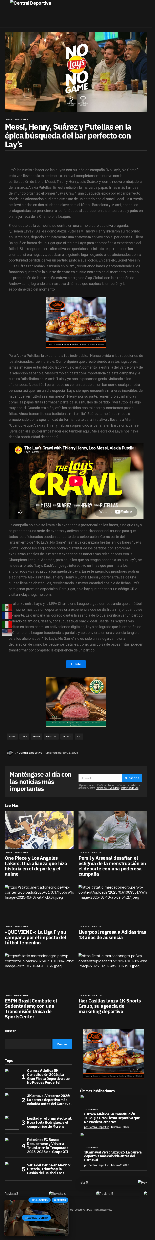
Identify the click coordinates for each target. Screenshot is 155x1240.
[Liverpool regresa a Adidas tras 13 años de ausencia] (113, 904)
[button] (7, 13)
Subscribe (132, 778)
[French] (7, 615)
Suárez (67, 736)
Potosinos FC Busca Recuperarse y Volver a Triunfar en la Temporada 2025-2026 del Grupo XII (47, 1146)
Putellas (51, 736)
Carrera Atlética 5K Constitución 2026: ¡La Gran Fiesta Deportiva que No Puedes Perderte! (48, 1077)
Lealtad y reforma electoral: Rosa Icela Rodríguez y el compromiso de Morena (49, 1122)
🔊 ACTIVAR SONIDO (36, 1217)
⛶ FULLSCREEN (39, 1200)
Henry (12, 736)
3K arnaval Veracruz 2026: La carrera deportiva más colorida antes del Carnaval (49, 1099)
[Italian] (7, 624)
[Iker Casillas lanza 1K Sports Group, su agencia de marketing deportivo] (113, 972)
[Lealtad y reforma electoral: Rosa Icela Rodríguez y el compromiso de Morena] (12, 1122)
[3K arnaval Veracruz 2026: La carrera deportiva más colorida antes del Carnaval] (12, 1100)
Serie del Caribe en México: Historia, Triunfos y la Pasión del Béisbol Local (48, 1169)
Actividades (92, 1110)
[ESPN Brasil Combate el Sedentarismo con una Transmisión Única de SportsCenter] (39, 972)
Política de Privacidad (107, 788)
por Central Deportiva (96, 1127)
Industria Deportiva (17, 120)
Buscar (10, 1031)
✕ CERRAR (60, 1200)
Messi (36, 736)
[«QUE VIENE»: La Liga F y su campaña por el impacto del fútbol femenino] (39, 904)
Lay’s (24, 736)
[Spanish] (7, 607)
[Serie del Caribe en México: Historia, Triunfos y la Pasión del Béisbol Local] (12, 1169)
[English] (7, 632)
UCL (79, 736)
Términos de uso (129, 788)
